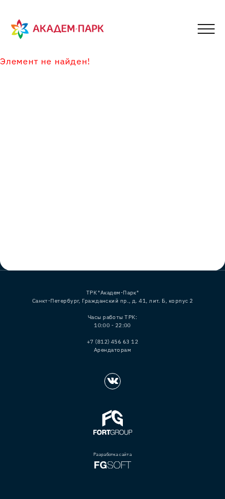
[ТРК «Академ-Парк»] (57, 29)
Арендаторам (112, 349)
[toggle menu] (206, 31)
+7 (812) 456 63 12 (112, 341)
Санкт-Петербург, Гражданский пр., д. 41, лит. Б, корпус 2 (112, 300)
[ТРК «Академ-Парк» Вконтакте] (112, 381)
